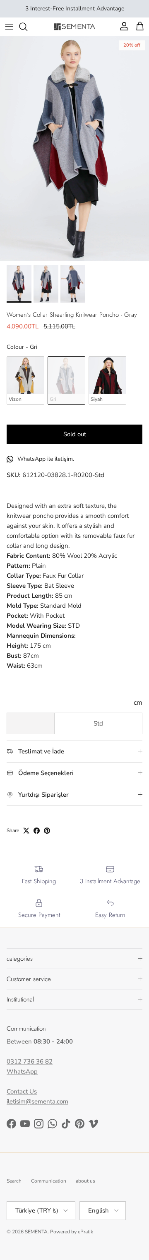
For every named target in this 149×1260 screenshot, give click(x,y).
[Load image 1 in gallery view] (74, 148)
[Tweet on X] (26, 831)
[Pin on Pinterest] (47, 831)
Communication (48, 1181)
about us (85, 1181)
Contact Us (22, 1091)
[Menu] (9, 26)
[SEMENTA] (74, 26)
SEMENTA (36, 1231)
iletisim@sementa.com (37, 1101)
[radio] (25, 380)
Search (14, 1181)
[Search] (27, 26)
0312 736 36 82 (30, 1061)
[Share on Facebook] (37, 831)
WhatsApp (22, 1071)
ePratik (85, 1231)
